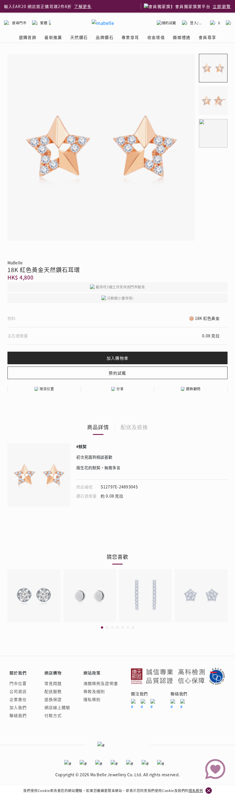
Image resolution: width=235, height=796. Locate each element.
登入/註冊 (197, 22)
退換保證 (53, 699)
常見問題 (53, 683)
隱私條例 (196, 790)
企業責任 (18, 699)
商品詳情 (98, 427)
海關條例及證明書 (100, 683)
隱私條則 (92, 699)
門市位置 (18, 683)
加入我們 (18, 707)
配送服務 (53, 691)
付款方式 (53, 715)
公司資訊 (18, 691)
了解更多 (83, 6)
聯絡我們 (18, 715)
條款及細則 (94, 691)
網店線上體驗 (57, 707)
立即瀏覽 (222, 6)
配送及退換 (134, 427)
